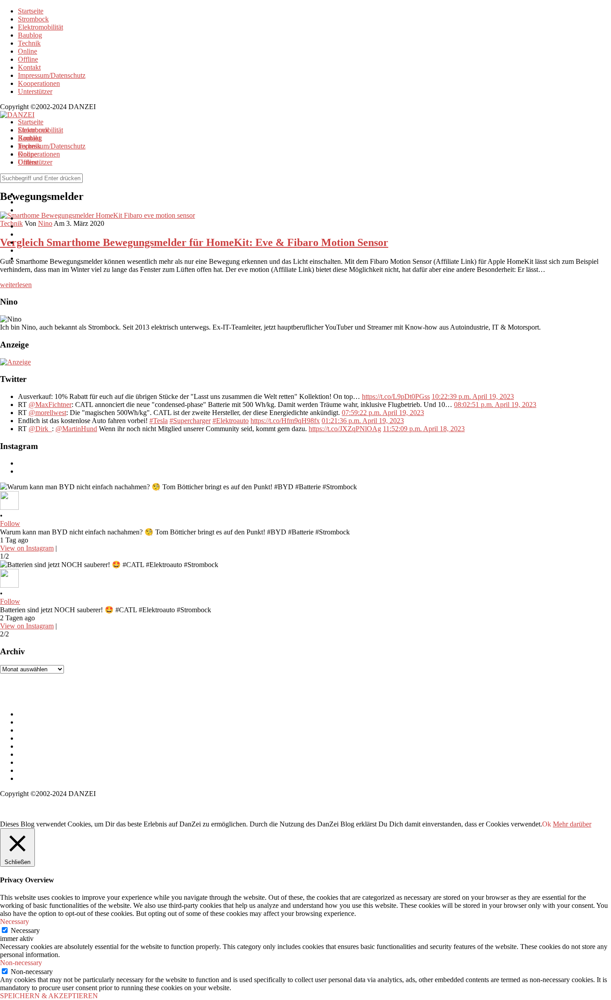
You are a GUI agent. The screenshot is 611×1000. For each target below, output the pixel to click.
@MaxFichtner (50, 404)
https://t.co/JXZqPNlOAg (345, 428)
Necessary (25, 930)
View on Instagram (27, 548)
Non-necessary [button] (21, 962)
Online (27, 51)
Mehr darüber (572, 824)
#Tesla (158, 420)
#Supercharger (190, 420)
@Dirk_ (40, 428)
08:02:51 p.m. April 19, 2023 (495, 404)
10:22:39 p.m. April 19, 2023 (473, 396)
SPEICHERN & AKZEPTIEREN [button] (49, 996)
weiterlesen (16, 284)
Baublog (30, 35)
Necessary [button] (14, 921)
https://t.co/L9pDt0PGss (396, 396)
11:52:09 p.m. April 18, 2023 (424, 428)
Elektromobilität (40, 27)
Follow (10, 523)
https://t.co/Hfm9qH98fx (285, 420)
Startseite (30, 11)
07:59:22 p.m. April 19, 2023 (383, 412)
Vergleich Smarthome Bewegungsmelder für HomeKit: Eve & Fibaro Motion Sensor (194, 242)
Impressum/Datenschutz (51, 75)
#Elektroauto (230, 420)
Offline (28, 59)
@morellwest (47, 412)
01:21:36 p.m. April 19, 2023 (363, 420)
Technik (29, 43)
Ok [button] (546, 824)
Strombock (33, 19)
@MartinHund (76, 428)
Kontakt (29, 67)
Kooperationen (39, 83)
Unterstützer (35, 91)
